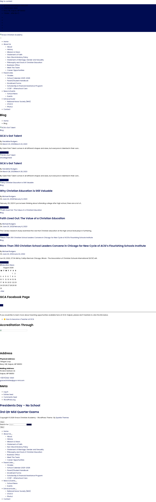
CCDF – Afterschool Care (17, 88)
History (10, 49)
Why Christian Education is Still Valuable (26, 191)
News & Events (9, 91)
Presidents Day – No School (20, 405)
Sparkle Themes (62, 417)
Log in (6, 392)
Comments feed (10, 397)
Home (6, 41)
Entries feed (8, 394)
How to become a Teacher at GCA (20, 319)
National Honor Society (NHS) (19, 101)
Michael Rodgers (9, 196)
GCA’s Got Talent (11, 136)
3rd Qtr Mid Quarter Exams (19, 412)
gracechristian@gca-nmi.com (12, 380)
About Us (7, 44)
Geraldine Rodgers (9, 141)
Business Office (13, 65)
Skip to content (6, 1)
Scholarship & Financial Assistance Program (25, 86)
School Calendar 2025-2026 (18, 78)
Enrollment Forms (14, 83)
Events (9, 96)
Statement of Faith (14, 54)
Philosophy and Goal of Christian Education (24, 62)
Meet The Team (13, 67)
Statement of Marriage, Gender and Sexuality (25, 60)
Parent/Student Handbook (17, 80)
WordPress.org (9, 400)
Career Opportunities (15, 70)
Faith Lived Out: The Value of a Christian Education (32, 218)
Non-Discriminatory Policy (17, 57)
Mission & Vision (13, 52)
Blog (2, 130)
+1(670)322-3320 (7, 378)
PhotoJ (10, 107)
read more (4, 152)
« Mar (2, 291)
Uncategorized (6, 158)
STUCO (10, 104)
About (9, 47)
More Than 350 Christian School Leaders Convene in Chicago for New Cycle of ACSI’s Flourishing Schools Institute (73, 246)
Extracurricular (9, 99)
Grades (10, 75)
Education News (7, 265)
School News (12, 94)
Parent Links (8, 73)
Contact (7, 109)
